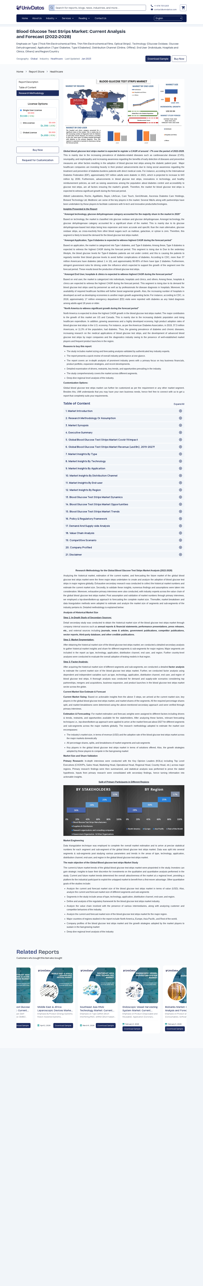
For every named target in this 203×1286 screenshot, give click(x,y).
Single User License (32, 110)
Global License (30, 132)
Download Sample (158, 58)
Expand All (179, 404)
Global (34, 58)
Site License (29, 123)
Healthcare (57, 58)
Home (19, 71)
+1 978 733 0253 (161, 5)
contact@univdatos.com (165, 9)
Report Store (36, 71)
